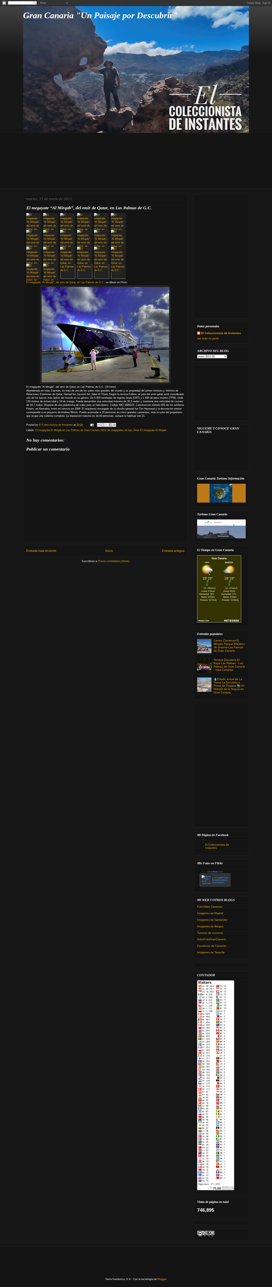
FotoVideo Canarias (209, 906)
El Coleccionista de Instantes (221, 333)
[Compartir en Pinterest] (114, 425)
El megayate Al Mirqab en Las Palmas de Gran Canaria (67, 430)
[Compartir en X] (107, 425)
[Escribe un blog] (103, 425)
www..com (215, 871)
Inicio (109, 550)
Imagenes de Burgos (210, 926)
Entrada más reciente (41, 550)
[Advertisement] (136, 160)
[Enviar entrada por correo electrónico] (92, 424)
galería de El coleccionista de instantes (220, 880)
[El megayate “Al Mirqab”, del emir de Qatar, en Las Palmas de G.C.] (34, 221)
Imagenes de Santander (212, 919)
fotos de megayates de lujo (116, 430)
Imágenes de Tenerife (211, 952)
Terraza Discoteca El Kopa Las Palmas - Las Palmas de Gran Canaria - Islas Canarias (229, 664)
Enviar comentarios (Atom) (113, 561)
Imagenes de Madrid (210, 913)
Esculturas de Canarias (211, 945)
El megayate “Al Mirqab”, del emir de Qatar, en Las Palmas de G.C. (65, 282)
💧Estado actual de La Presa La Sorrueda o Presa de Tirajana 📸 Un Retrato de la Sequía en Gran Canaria (229, 685)
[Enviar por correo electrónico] (99, 425)
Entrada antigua (173, 550)
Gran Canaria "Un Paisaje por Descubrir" (100, 15)
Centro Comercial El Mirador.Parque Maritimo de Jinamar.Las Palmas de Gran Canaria (229, 645)
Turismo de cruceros (210, 932)
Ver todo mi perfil (207, 338)
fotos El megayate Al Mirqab (150, 430)
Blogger (162, 1279)
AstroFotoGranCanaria (211, 939)
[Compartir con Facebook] (110, 425)
